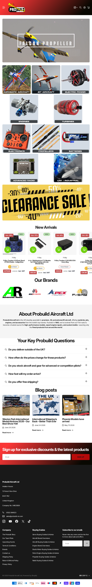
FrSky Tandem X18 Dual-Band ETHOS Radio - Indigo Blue (14, 261)
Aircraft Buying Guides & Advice (43, 542)
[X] (23, 521)
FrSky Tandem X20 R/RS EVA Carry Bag (65, 261)
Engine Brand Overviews (41, 546)
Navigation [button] (3, 8)
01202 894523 (11, 512)
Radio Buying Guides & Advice (42, 560)
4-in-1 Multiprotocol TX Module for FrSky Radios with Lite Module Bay (39, 262)
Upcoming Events (8, 542)
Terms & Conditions (9, 546)
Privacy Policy (7, 564)
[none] (84, 243)
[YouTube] (10, 521)
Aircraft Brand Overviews (41, 538)
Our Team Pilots (7, 538)
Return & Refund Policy (10, 560)
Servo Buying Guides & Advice (43, 534)
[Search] (80, 7)
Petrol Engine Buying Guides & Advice (45, 553)
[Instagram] (3, 521)
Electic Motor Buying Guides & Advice (45, 549)
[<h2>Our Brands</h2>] (12, 292)
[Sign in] (84, 7)
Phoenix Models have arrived (73, 420)
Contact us (6, 553)
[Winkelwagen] (88, 7)
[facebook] (16, 521)
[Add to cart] (7, 249)
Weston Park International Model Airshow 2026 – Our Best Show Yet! (16, 421)
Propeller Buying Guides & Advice (44, 557)
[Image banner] (16, 79)
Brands (4, 549)
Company (6, 530)
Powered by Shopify (30, 575)
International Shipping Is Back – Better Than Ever (44, 420)
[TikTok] (29, 521)
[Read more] (76, 7)
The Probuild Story (8, 534)
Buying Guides (38, 530)
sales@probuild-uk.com (14, 516)
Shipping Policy (7, 557)
